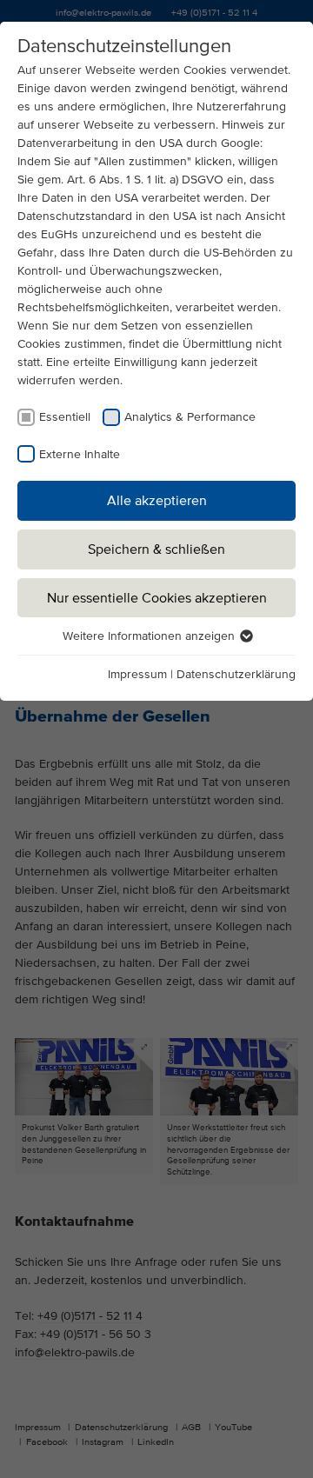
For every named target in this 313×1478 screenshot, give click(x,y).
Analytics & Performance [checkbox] (190, 416)
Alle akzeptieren (157, 500)
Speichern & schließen (156, 548)
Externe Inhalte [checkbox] (79, 454)
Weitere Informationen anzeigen (150, 635)
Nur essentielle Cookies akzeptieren (157, 597)
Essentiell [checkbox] (64, 416)
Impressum (137, 674)
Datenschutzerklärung (236, 674)
